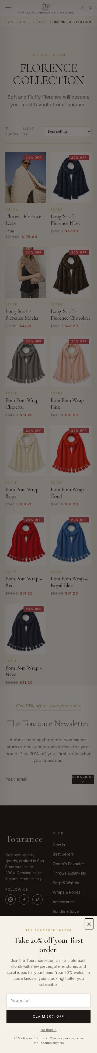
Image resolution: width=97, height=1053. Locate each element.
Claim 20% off (48, 1016)
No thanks (49, 1030)
